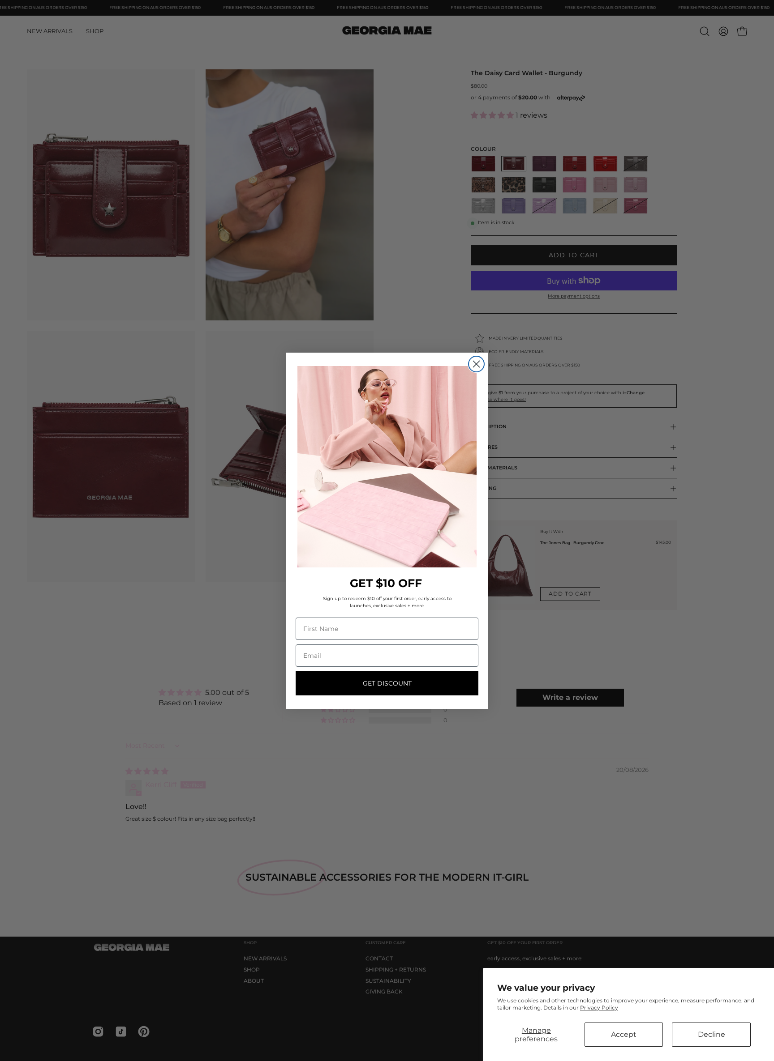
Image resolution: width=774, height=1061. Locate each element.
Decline (711, 1034)
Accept (623, 1034)
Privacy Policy (599, 1007)
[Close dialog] (476, 364)
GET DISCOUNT (387, 683)
